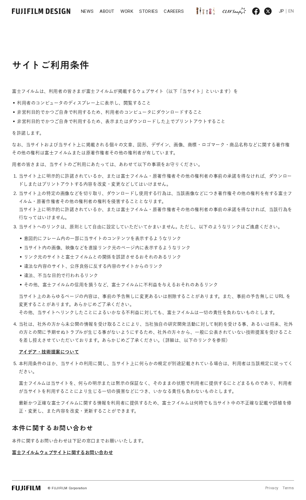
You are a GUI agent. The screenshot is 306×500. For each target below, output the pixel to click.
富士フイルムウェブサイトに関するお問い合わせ (62, 452)
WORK (126, 11)
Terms (288, 488)
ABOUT (107, 11)
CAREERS (174, 11)
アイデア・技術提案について (49, 352)
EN (291, 11)
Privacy (272, 488)
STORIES (148, 11)
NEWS (87, 11)
